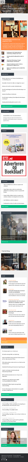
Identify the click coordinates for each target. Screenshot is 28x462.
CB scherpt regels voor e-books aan (10, 351)
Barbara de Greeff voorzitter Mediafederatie (11, 86)
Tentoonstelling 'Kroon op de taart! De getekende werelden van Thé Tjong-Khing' (13, 420)
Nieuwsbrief (4, 456)
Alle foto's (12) (5, 241)
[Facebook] (3, 459)
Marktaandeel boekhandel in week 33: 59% (15, 57)
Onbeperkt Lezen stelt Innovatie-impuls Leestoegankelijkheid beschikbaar (10, 380)
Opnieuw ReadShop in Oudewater (9, 94)
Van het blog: (6, 251)
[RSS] (4, 459)
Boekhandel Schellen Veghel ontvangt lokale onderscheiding (11, 385)
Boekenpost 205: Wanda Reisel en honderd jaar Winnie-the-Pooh (14, 53)
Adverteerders (16, 456)
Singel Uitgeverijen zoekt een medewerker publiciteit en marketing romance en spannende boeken (14, 191)
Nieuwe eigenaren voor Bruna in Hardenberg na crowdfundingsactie (12, 79)
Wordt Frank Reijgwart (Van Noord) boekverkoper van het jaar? (13, 90)
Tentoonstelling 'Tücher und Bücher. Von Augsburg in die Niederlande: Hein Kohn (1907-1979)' (13, 404)
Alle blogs (4, 338)
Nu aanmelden (5, 125)
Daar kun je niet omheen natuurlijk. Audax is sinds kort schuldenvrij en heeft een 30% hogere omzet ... (14, 13)
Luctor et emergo (10, 259)
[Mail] (6, 459)
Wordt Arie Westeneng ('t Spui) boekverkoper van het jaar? (14, 61)
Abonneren (10, 456)
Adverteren (3, 458)
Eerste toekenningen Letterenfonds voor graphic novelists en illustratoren (12, 389)
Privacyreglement (17, 455)
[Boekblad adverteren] (14, 166)
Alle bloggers (4, 341)
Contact (22, 456)
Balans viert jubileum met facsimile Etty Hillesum (16, 68)
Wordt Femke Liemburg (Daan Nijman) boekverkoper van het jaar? (13, 98)
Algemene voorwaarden (6, 455)
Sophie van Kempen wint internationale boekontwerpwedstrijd (10, 371)
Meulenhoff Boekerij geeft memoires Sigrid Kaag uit (13, 367)
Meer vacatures (5, 206)
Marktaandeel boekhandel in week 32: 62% (11, 102)
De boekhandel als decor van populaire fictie (11, 40)
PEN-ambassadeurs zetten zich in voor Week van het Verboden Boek (13, 363)
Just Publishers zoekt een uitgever (11, 200)
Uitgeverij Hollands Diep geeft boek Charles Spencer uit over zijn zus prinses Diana (13, 358)
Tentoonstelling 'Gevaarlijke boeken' (10, 409)
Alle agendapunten (6, 424)
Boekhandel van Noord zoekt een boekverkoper (14, 203)
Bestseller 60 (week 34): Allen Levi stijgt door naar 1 (13, 83)
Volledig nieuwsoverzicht (7, 106)
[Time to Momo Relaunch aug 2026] (14, 143)
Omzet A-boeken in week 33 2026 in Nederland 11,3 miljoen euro (14, 65)
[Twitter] (1, 459)
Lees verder (4, 445)
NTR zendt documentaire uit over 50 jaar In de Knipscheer (12, 375)
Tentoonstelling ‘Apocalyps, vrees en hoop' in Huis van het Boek (14, 415)
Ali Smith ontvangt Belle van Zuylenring (10, 354)
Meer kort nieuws (5, 394)
